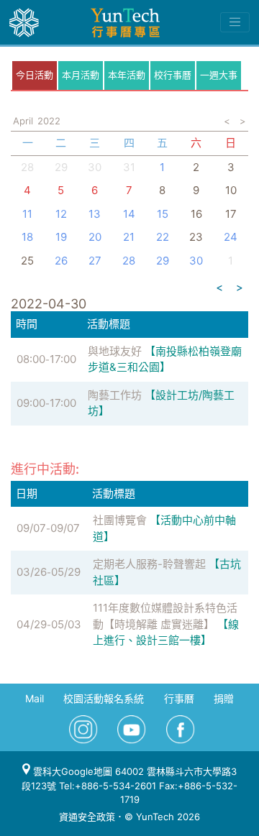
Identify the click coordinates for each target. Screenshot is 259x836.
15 (162, 214)
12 (61, 214)
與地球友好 (115, 351)
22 (162, 237)
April (23, 121)
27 (94, 260)
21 (129, 237)
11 (27, 214)
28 (27, 167)
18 (27, 237)
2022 (48, 121)
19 (61, 237)
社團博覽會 (120, 520)
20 (94, 237)
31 (129, 167)
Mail (34, 698)
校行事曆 (172, 75)
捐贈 (224, 698)
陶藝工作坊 (115, 395)
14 (129, 214)
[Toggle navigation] (235, 22)
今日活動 (34, 75)
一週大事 (218, 75)
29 (162, 260)
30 (94, 167)
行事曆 (179, 698)
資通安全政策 (87, 816)
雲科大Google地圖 (71, 771)
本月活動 (80, 75)
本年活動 (126, 75)
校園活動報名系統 (103, 698)
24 (230, 237)
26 (61, 260)
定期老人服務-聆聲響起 (149, 564)
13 (94, 214)
